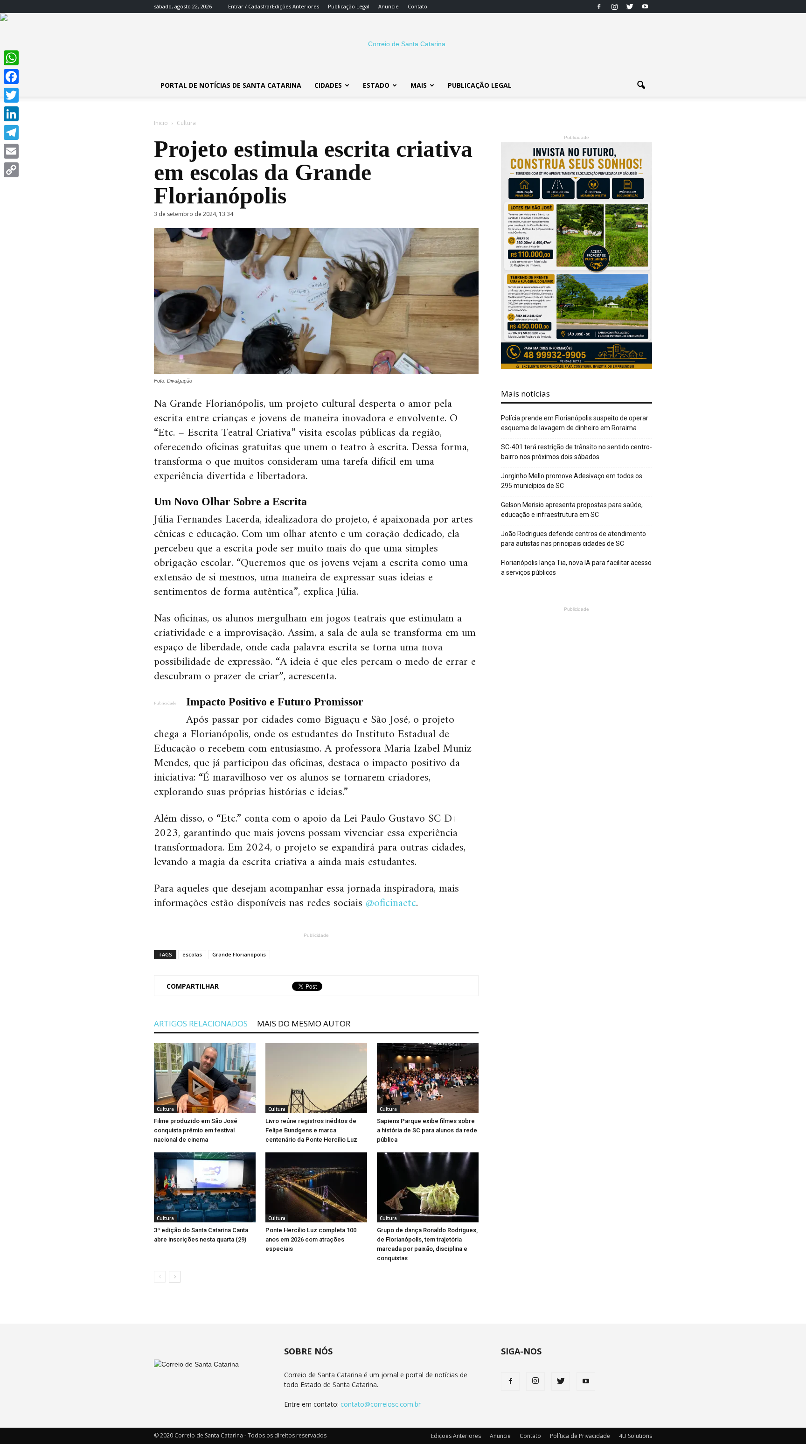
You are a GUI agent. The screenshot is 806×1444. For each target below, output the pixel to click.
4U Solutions (635, 1436)
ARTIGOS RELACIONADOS (201, 1023)
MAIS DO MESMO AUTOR (303, 1023)
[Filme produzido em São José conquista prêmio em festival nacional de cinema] (205, 1078)
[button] (641, 85)
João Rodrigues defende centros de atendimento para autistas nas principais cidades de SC (573, 538)
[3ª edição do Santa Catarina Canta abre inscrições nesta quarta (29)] (205, 1187)
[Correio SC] (403, 44)
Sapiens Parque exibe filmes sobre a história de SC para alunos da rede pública (427, 1130)
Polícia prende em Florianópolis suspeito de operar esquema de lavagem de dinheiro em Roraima (574, 423)
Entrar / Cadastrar (250, 6)
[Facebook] (599, 6)
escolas (192, 954)
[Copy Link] (11, 169)
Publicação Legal (348, 6)
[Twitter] (630, 6)
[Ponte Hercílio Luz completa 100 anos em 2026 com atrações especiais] (316, 1187)
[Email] (11, 151)
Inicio (161, 123)
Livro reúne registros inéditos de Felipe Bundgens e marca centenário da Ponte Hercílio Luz (311, 1130)
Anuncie (388, 6)
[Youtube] (645, 6)
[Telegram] (11, 132)
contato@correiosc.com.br (380, 1404)
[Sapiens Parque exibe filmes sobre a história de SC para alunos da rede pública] (428, 1078)
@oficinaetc (391, 903)
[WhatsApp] (11, 58)
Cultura (165, 1109)
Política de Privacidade (580, 1436)
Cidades (328, 85)
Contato (417, 6)
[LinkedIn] (11, 114)
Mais (418, 85)
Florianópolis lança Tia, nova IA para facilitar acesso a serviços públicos (576, 567)
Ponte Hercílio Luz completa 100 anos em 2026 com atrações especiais (310, 1239)
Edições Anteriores (295, 6)
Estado (376, 85)
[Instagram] (614, 6)
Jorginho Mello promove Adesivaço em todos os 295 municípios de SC (571, 480)
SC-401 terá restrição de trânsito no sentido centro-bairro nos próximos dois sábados (576, 451)
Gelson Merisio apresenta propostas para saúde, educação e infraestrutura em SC (572, 509)
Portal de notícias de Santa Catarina (230, 85)
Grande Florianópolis (239, 954)
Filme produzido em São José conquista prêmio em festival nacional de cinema (195, 1130)
